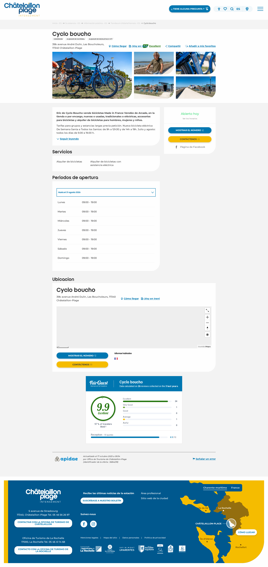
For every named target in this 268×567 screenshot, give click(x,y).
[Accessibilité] (219, 9)
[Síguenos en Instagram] (93, 524)
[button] (232, 9)
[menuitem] (22, 9)
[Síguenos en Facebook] (84, 524)
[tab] (103, 192)
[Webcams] (247, 9)
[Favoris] (225, 8)
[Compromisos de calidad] (160, 548)
